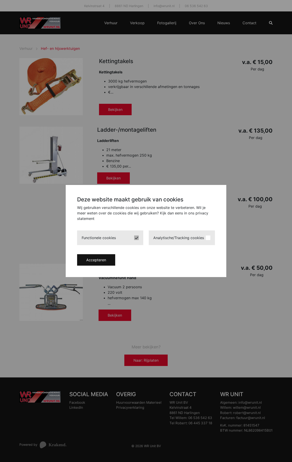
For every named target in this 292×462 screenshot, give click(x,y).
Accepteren (96, 260)
